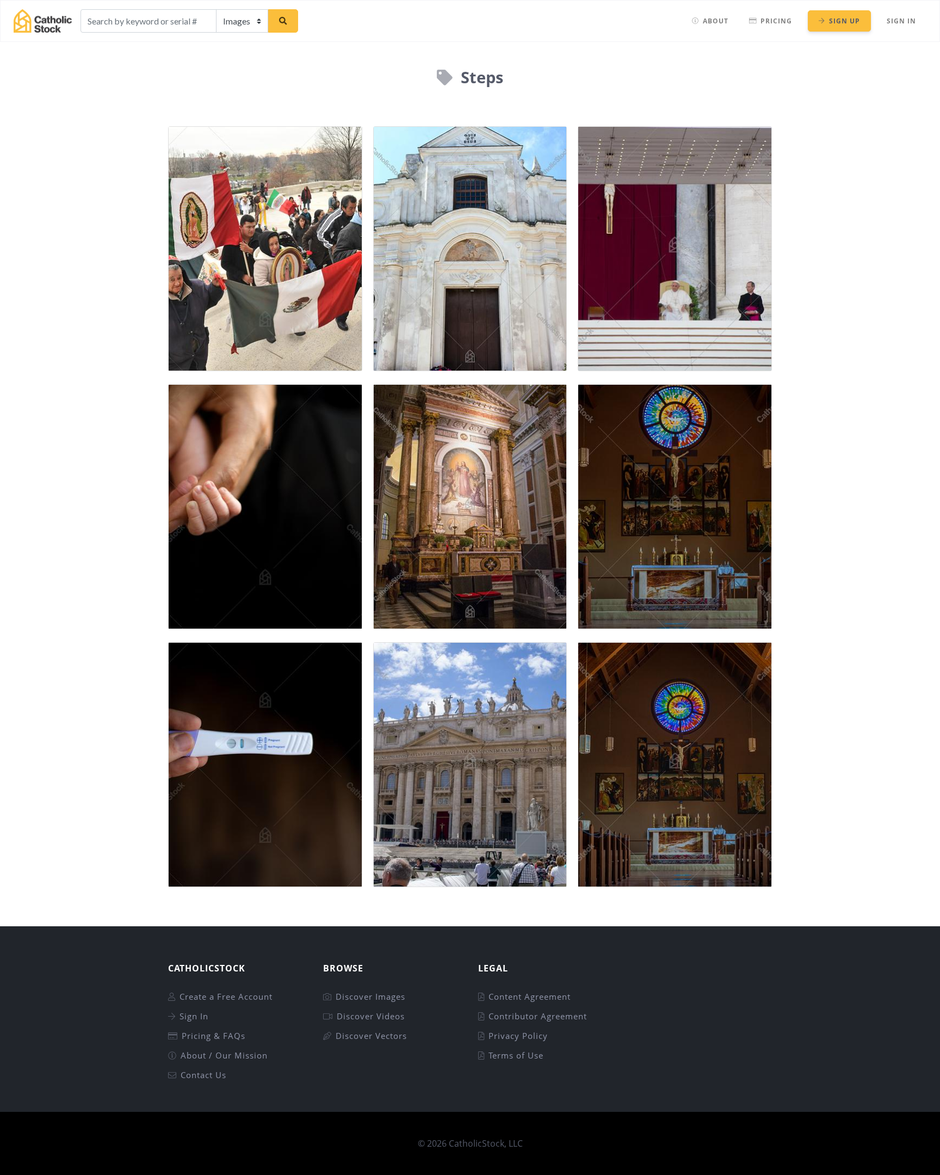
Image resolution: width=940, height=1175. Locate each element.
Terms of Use (515, 1055)
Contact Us (203, 1074)
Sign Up (844, 21)
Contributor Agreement (537, 1016)
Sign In (901, 21)
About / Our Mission (224, 1055)
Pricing (776, 21)
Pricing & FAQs (213, 1035)
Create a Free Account (226, 996)
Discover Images (370, 996)
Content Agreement (529, 996)
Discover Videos (371, 1016)
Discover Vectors (371, 1035)
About (715, 21)
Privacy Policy (518, 1035)
